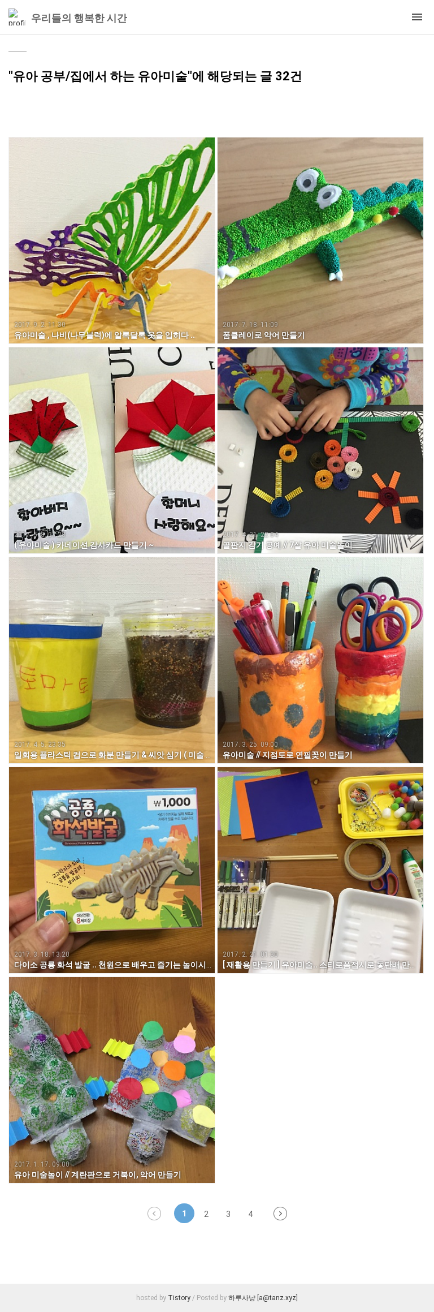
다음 (280, 1213)
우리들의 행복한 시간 (79, 18)
